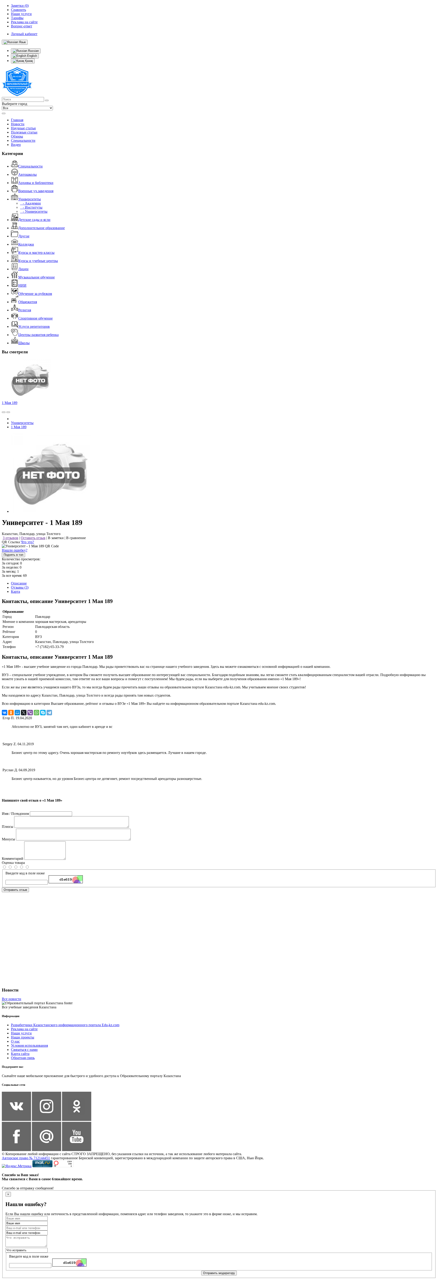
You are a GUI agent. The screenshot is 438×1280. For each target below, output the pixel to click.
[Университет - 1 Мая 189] (51, 511)
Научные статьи (23, 128)
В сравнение (76, 538)
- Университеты (33, 211)
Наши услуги (21, 1033)
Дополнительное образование (41, 228)
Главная (17, 120)
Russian (33, 50)
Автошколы (27, 174)
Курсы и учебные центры (38, 261)
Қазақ (28, 61)
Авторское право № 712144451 (26, 1158)
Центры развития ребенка (38, 335)
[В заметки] (8, 412)
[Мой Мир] (17, 712)
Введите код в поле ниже (25, 873)
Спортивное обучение (35, 318)
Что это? (27, 542)
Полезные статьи (24, 132)
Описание (19, 583)
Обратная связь (23, 1058)
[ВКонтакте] (4, 712)
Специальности (23, 140)
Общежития (27, 302)
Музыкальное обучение (36, 277)
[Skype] (43, 712)
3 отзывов (10, 538)
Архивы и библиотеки (35, 183)
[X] (23, 712)
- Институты (31, 207)
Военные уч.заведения (35, 191)
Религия (24, 310)
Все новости (11, 999)
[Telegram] (49, 712)
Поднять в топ (13, 554)
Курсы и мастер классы (36, 252)
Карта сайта (20, 1054)
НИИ (22, 285)
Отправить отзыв (15, 890)
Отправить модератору (219, 1273)
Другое (23, 236)
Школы (24, 343)
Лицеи (23, 269)
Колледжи (26, 244)
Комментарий (12, 858)
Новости (17, 124)
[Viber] (30, 712)
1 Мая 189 (9, 403)
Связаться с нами (24, 1050)
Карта (15, 591)
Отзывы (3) (20, 587)
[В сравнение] (3, 412)
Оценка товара (13, 863)
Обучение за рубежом (35, 294)
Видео (16, 145)
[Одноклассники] (11, 712)
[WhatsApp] (36, 712)
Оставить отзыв (33, 538)
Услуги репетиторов (34, 326)
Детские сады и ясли (34, 220)
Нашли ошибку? (14, 550)
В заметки (56, 538)
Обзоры (17, 136)
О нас (15, 1041)
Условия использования (29, 1045)
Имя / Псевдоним (15, 814)
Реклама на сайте (24, 1029)
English (31, 56)
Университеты (29, 199)
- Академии (30, 203)
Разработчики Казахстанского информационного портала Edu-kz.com (65, 1025)
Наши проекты (22, 1037)
